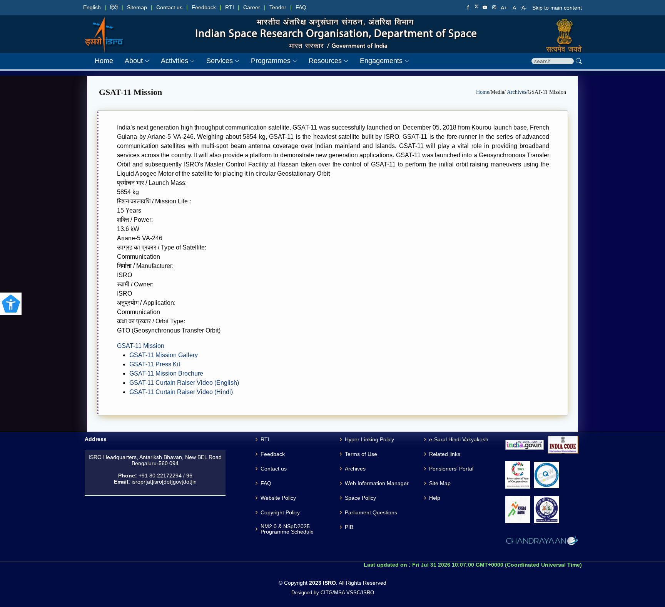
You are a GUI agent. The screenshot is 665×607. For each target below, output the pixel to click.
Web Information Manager (377, 483)
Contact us (169, 8)
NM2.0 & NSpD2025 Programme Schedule (287, 529)
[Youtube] (485, 8)
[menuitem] (131, 61)
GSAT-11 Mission (140, 346)
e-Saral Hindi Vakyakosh (458, 439)
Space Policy (360, 498)
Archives (355, 468)
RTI (229, 8)
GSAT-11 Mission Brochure (166, 373)
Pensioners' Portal (451, 468)
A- (524, 8)
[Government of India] (561, 27)
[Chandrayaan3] (541, 542)
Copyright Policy (280, 512)
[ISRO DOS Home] (104, 27)
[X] (476, 7)
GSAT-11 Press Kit (154, 364)
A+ (505, 8)
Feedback (204, 8)
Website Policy (278, 498)
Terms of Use (361, 454)
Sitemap (137, 8)
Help (434, 498)
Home (482, 92)
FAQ (301, 8)
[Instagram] (494, 8)
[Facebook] (468, 8)
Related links (444, 454)
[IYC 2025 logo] (517, 475)
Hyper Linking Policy (369, 439)
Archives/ (517, 92)
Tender (277, 8)
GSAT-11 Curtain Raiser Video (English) (184, 382)
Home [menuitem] (104, 61)
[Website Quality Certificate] (546, 475)
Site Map (440, 483)
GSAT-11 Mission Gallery (163, 355)
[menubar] (246, 61)
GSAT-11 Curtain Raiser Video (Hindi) (181, 392)
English (92, 8)
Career (251, 8)
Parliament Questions (371, 512)
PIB (349, 527)
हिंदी (114, 8)
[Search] (579, 61)
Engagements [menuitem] (381, 61)
